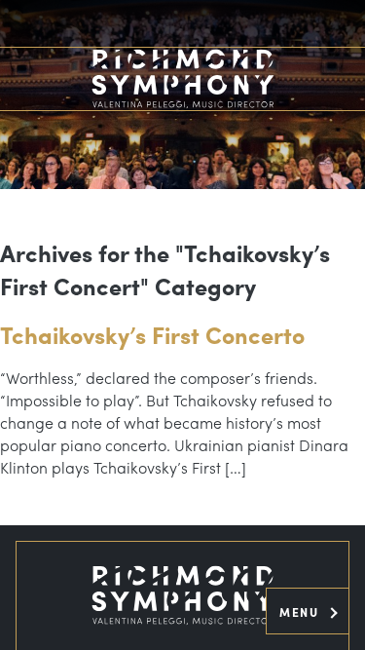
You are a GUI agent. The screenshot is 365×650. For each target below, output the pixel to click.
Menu (301, 612)
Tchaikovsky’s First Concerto (152, 334)
